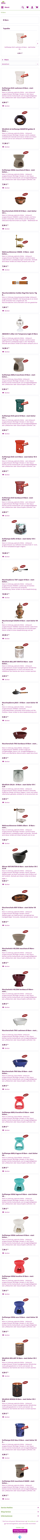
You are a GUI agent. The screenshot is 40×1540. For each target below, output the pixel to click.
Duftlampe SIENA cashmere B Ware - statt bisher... (18, 1236)
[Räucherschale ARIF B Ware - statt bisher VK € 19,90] (20, 897)
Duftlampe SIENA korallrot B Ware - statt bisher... (17, 1277)
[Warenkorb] (37, 7)
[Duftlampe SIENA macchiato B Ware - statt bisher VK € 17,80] (20, 160)
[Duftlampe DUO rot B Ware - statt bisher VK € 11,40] (20, 446)
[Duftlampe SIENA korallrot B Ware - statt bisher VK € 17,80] (20, 1266)
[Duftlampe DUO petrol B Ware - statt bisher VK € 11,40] (20, 405)
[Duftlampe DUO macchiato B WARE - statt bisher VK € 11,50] (20, 1471)
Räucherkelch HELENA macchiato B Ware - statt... (18, 949)
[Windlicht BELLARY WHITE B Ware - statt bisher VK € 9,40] (20, 651)
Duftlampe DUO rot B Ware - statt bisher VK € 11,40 (19, 458)
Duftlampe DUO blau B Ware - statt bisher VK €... (19, 1441)
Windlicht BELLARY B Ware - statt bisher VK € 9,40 (19, 1359)
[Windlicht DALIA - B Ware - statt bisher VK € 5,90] (20, 774)
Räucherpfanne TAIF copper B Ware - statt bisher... (18, 581)
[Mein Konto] (32, 7)
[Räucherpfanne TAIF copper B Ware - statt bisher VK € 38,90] (20, 569)
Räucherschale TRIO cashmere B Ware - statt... (20, 1030)
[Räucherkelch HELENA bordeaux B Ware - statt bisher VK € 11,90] (20, 979)
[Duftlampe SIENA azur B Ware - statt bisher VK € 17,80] (20, 1307)
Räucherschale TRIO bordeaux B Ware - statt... (20, 744)
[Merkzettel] (27, 7)
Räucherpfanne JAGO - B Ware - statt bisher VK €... (20, 704)
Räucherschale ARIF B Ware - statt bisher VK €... (19, 908)
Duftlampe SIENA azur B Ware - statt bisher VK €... (20, 1318)
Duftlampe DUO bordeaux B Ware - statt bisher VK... (17, 499)
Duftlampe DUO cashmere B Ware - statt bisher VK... (20, 48)
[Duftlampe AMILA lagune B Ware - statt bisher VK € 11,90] (20, 1143)
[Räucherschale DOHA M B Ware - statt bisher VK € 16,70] (20, 201)
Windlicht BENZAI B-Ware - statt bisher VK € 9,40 (18, 1400)
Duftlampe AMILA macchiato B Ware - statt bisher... (18, 376)
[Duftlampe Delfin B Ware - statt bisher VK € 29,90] (20, 528)
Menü (7, 7)
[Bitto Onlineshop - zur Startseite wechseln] (3, 2)
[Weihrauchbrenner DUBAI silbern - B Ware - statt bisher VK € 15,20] (20, 815)
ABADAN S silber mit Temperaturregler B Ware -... (20, 335)
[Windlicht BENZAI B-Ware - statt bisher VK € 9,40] (20, 1389)
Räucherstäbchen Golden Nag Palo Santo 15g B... (19, 294)
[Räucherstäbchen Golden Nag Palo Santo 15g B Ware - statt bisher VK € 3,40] (20, 282)
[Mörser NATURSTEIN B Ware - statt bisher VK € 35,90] (20, 856)
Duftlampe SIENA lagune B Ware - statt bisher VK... (19, 1195)
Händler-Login (20, 1527)
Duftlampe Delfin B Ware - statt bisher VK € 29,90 (18, 540)
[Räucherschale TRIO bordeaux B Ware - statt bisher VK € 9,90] (20, 733)
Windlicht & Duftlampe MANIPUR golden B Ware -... (18, 130)
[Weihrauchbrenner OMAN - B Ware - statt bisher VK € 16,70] (20, 242)
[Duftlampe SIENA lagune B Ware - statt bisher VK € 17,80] (20, 1184)
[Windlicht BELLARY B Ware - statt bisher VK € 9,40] (20, 1348)
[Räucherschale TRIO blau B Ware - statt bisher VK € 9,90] (20, 1061)
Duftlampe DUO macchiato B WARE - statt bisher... (18, 1482)
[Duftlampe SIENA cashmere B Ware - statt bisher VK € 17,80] (20, 1225)
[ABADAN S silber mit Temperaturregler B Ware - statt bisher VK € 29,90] (20, 323)
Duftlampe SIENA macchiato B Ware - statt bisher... (18, 171)
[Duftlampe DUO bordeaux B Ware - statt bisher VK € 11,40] (20, 487)
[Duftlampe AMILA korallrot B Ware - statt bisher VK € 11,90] (20, 1102)
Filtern (6, 60)
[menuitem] (5, 7)
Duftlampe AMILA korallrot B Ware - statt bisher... (18, 1113)
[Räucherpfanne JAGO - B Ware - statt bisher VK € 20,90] (20, 692)
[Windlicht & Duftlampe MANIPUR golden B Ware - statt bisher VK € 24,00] (20, 119)
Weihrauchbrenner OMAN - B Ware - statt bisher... (18, 253)
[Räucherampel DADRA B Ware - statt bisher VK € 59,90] (20, 610)
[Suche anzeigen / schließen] (23, 7)
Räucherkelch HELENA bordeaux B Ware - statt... (18, 990)
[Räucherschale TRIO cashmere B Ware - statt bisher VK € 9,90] (20, 1020)
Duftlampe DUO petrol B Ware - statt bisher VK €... (19, 417)
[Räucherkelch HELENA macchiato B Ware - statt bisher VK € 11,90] (20, 938)
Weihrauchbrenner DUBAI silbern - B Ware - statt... (18, 826)
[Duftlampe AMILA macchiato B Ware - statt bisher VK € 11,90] (20, 364)
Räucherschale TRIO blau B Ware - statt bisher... (17, 1072)
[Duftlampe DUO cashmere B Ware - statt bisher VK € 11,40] (20, 38)
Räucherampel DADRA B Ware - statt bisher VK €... (20, 622)
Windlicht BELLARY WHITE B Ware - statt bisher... (17, 663)
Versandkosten (32, 1521)
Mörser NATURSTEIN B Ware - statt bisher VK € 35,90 (19, 867)
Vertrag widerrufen (20, 1531)
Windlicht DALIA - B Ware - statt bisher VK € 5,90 (18, 786)
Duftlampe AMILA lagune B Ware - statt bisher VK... (20, 1154)
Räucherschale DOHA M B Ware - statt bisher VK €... (19, 212)
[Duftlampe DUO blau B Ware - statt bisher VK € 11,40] (20, 1430)
